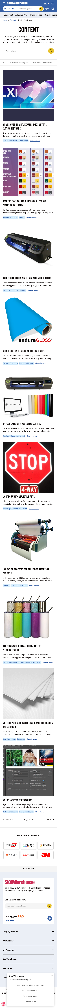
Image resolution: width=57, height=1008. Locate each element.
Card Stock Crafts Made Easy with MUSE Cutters (27, 278)
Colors (21, 217)
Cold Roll (6, 585)
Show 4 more (31, 217)
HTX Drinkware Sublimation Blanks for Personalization (22, 648)
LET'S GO (49, 906)
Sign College (23, 141)
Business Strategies (19, 62)
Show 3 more (40, 363)
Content (13, 20)
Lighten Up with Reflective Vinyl (19, 496)
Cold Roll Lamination (19, 585)
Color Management (10, 812)
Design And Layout (25, 20)
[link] (11, 819)
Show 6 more (35, 141)
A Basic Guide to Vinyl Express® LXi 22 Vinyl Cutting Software (25, 126)
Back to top (28, 868)
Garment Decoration (42, 62)
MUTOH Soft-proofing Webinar (17, 800)
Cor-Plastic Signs (9, 739)
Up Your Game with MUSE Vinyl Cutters (22, 424)
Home (5, 20)
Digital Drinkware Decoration (30, 662)
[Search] (51, 51)
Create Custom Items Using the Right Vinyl (24, 351)
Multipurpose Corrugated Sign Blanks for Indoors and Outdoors (28, 725)
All (4, 62)
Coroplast (21, 739)
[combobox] (23, 8)
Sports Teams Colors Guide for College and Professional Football (24, 203)
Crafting (6, 436)
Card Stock (7, 290)
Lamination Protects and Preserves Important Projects (26, 571)
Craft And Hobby (19, 290)
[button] (52, 3)
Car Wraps (7, 509)
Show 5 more (32, 739)
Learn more (9, 920)
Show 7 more (40, 812)
